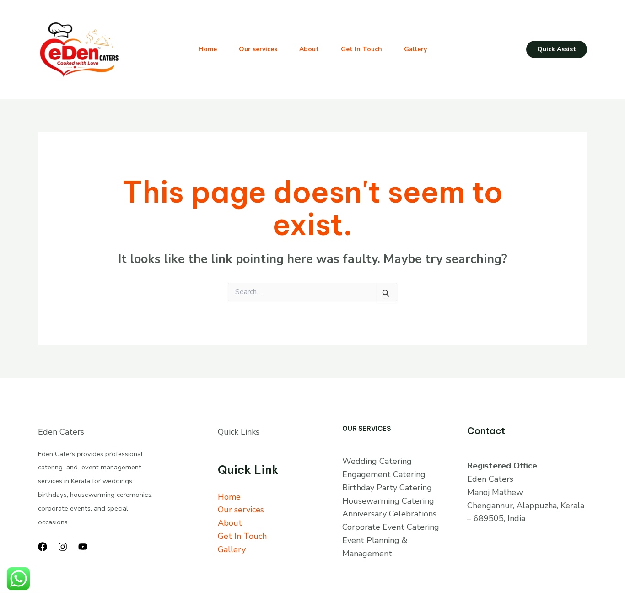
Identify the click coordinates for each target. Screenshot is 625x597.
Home (208, 49)
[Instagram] (62, 546)
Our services (258, 49)
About (309, 49)
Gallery (415, 49)
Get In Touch (361, 49)
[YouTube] (82, 546)
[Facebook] (42, 546)
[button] (556, 49)
